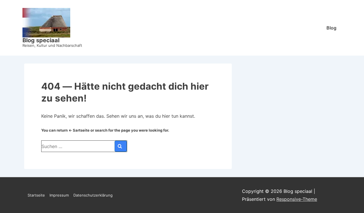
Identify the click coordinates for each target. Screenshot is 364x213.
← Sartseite (79, 130)
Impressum (59, 195)
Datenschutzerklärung (93, 195)
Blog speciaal (40, 40)
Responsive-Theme (296, 199)
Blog (331, 28)
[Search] (121, 146)
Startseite (36, 195)
